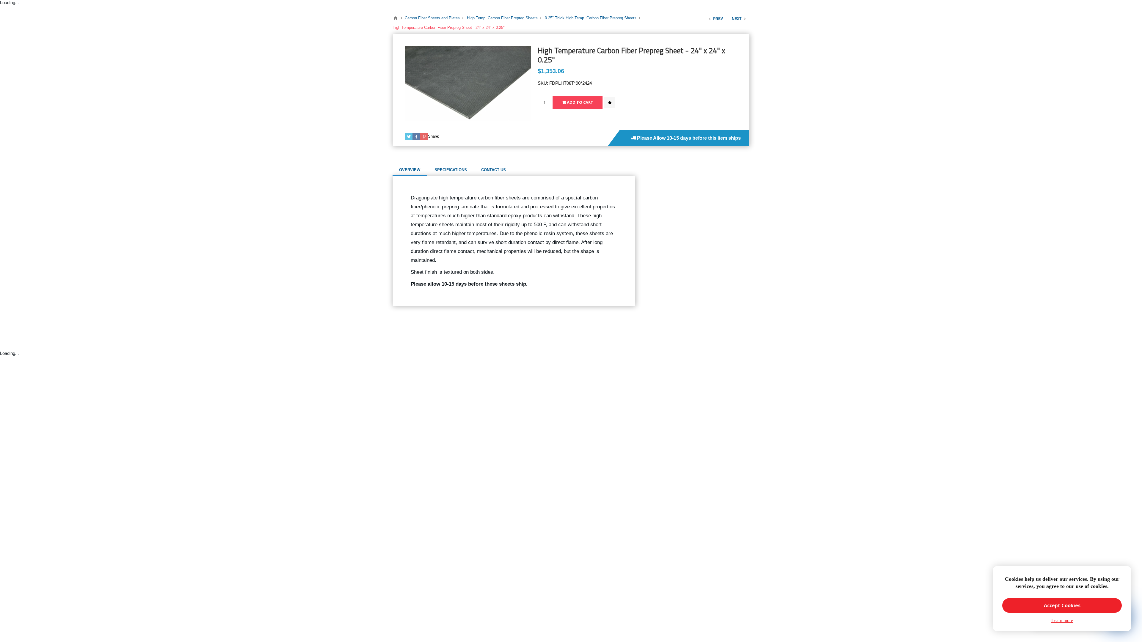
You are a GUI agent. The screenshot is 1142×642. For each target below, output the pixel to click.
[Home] (396, 18)
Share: (433, 136)
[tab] (410, 170)
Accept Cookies (1062, 605)
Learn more (1062, 620)
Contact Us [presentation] (493, 170)
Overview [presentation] (409, 170)
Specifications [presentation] (450, 170)
